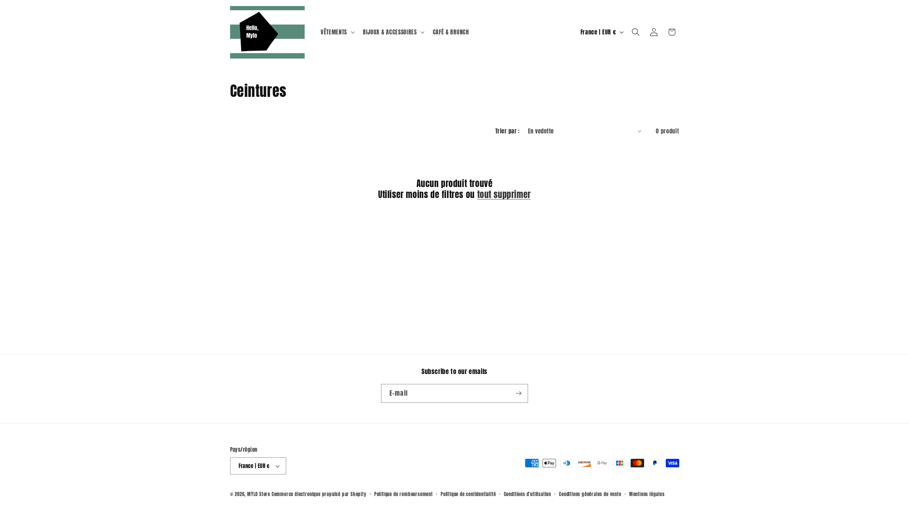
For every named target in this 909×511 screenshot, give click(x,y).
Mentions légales (647, 494)
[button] (337, 32)
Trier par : (507, 131)
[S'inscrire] (519, 393)
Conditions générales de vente (590, 494)
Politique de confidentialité (468, 494)
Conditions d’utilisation (527, 494)
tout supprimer (504, 194)
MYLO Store (258, 494)
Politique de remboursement (403, 494)
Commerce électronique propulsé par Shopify (319, 494)
